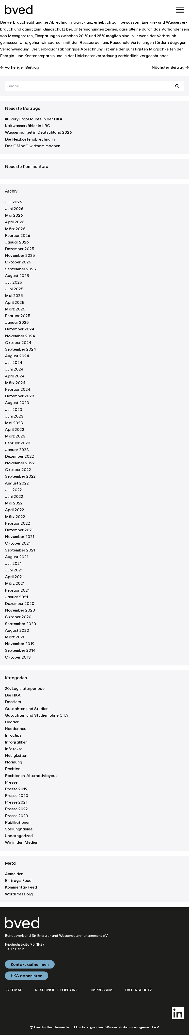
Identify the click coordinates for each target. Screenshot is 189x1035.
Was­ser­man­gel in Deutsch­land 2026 (38, 132)
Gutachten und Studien (26, 708)
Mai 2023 (14, 422)
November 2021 (19, 536)
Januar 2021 (16, 596)
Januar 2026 (17, 242)
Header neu (15, 728)
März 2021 (15, 583)
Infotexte (13, 748)
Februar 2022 (17, 523)
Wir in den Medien (21, 842)
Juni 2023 (14, 416)
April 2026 (14, 221)
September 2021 (20, 550)
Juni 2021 (14, 569)
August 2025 (17, 275)
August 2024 (17, 355)
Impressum (101, 990)
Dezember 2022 (19, 456)
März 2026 (15, 228)
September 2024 (20, 349)
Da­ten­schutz (138, 990)
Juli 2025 (13, 282)
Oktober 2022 (18, 469)
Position (12, 768)
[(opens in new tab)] (178, 1012)
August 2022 (17, 483)
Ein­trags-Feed (18, 880)
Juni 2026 (14, 208)
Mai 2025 (14, 295)
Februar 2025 (17, 315)
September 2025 (20, 268)
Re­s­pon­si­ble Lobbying (57, 990)
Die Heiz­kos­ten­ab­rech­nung (30, 139)
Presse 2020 (16, 795)
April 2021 (14, 576)
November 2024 (20, 335)
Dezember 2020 (19, 603)
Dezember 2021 (19, 529)
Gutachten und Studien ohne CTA (36, 715)
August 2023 (17, 402)
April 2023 (14, 429)
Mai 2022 (14, 503)
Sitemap (14, 990)
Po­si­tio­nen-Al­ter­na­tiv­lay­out (31, 775)
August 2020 (17, 630)
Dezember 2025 (19, 248)
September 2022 (20, 476)
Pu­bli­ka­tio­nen (18, 822)
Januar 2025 (17, 322)
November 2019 (19, 643)
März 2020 (15, 636)
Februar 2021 (17, 590)
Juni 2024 (14, 369)
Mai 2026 (14, 215)
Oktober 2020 (18, 616)
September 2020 (20, 623)
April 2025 (14, 302)
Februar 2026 (17, 235)
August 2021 (16, 556)
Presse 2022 (16, 808)
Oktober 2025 (18, 261)
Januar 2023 (17, 449)
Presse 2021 (16, 802)
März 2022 (15, 516)
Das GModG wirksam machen (32, 145)
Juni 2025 (14, 288)
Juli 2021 (13, 563)
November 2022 (20, 462)
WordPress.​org (19, 893)
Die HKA (13, 695)
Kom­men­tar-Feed (21, 887)
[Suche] (177, 85)
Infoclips (13, 735)
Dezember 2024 (19, 328)
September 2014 (20, 650)
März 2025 (15, 309)
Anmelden (14, 873)
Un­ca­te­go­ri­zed (19, 835)
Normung (13, 762)
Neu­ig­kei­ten (16, 755)
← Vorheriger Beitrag (19, 67)
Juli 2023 (13, 409)
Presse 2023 (16, 815)
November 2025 (20, 255)
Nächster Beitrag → (170, 67)
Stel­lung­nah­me (18, 828)
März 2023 (15, 436)
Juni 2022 (14, 496)
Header (12, 721)
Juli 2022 (13, 489)
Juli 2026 (13, 201)
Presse (11, 782)
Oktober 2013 (18, 657)
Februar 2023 (17, 442)
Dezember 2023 (19, 395)
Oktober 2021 (18, 543)
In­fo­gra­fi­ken (16, 742)
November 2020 (20, 610)
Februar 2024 (17, 389)
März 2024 (15, 382)
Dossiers (13, 701)
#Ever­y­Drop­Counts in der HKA (34, 118)
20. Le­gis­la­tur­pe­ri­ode (25, 688)
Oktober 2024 (18, 342)
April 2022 (14, 509)
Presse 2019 (16, 788)
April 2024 (14, 375)
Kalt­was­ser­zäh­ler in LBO (27, 125)
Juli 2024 (13, 362)
